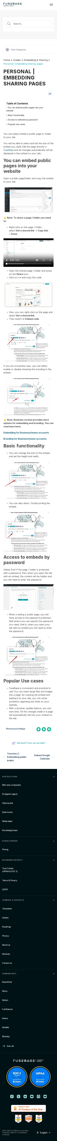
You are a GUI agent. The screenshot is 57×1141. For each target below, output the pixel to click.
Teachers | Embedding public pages (16, 757)
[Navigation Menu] (51, 4)
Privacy (5, 935)
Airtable (5, 1027)
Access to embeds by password (23, 119)
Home (6, 60)
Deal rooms (7, 812)
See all (10, 1046)
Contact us (7, 963)
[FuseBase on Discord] (45, 1096)
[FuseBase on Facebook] (12, 1096)
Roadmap (6, 926)
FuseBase (8, 150)
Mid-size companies (11, 785)
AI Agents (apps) (10, 794)
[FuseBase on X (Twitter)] (18, 1096)
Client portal (7, 803)
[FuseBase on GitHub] (38, 1096)
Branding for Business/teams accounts (25, 438)
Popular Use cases (16, 124)
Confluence (7, 1009)
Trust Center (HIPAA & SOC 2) (10, 870)
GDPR (5, 889)
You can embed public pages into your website (24, 109)
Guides (17, 60)
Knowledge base (10, 830)
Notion (5, 1000)
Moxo (4, 991)
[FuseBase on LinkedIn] (25, 1096)
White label (7, 821)
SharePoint (7, 982)
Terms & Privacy (9, 880)
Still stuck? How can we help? (31, 743)
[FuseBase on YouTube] (31, 1096)
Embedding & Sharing (36, 60)
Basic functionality (16, 115)
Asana (5, 1018)
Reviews (6, 953)
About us (6, 944)
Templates (7, 908)
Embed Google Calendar (42, 757)
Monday (6, 1036)
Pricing (5, 849)
